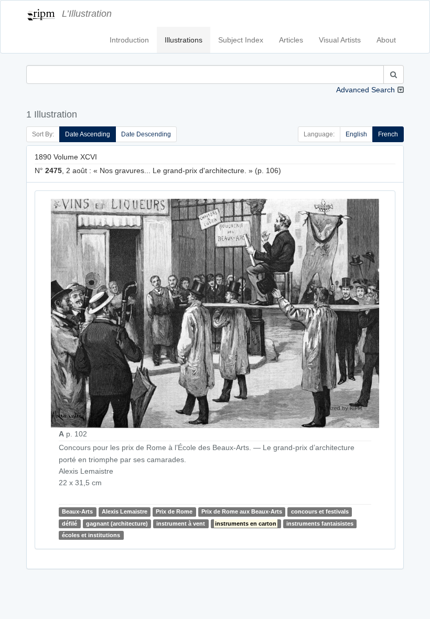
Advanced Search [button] (365, 90)
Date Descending (146, 134)
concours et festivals (320, 511)
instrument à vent (180, 523)
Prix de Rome (174, 511)
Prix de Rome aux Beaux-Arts (241, 511)
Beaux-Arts (77, 511)
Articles (291, 40)
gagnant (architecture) (117, 523)
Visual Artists (340, 40)
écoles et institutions (91, 535)
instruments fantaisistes (319, 523)
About (386, 40)
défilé (69, 523)
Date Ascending (87, 134)
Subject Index (240, 40)
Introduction (129, 40)
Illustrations (183, 40)
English (356, 134)
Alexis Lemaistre (124, 511)
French (388, 134)
